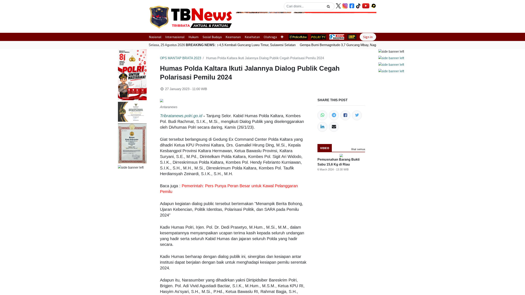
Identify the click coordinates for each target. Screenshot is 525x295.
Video (324, 148)
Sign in (368, 37)
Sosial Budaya (212, 37)
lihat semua (358, 149)
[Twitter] (357, 115)
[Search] (328, 6)
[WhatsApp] (322, 115)
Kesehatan (252, 37)
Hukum (193, 37)
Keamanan (233, 37)
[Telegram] (334, 115)
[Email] (334, 127)
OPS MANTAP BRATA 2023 (180, 58)
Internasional (175, 37)
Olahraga (270, 37)
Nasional (155, 37)
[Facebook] (345, 115)
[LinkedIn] (322, 127)
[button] (246, 21)
